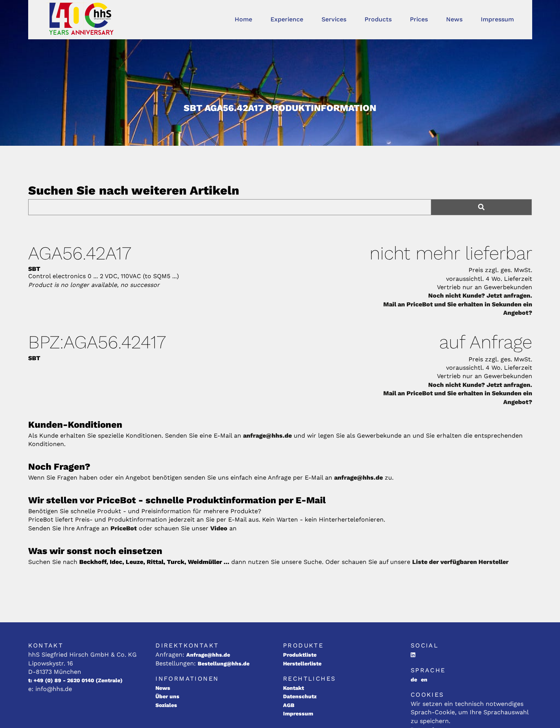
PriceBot (123, 528)
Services (334, 19)
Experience (286, 19)
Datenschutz (300, 696)
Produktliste (300, 655)
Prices (419, 19)
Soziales (166, 705)
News (454, 19)
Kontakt (293, 688)
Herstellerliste (302, 663)
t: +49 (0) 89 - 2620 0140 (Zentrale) (75, 680)
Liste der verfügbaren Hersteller (460, 561)
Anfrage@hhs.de (208, 655)
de (414, 679)
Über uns (167, 696)
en (424, 679)
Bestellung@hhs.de (224, 663)
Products (378, 19)
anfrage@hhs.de (267, 435)
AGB (288, 705)
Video (218, 528)
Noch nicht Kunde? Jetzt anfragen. (480, 295)
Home (243, 19)
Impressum (497, 19)
